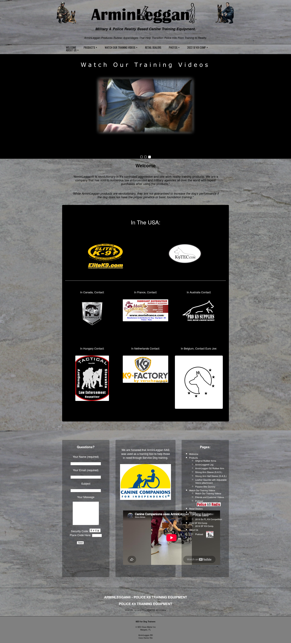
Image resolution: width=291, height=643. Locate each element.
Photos (192, 512)
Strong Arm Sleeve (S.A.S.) (208, 472)
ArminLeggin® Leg (204, 464)
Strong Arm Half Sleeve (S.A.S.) (211, 476)
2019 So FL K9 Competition (208, 519)
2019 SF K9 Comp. (204, 526)
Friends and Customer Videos (209, 497)
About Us (193, 529)
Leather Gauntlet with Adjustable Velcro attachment (211, 481)
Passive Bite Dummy (205, 486)
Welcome (145, 165)
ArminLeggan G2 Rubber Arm (209, 468)
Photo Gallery (201, 515)
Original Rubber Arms (205, 460)
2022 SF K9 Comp (198, 523)
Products (193, 457)
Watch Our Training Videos (202, 490)
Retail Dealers (196, 508)
